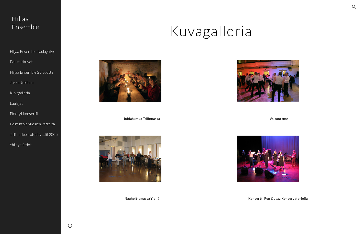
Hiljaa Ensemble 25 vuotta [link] (31, 72)
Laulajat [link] (16, 103)
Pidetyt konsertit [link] (24, 113)
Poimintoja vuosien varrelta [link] (32, 123)
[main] (210, 31)
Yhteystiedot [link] (21, 144)
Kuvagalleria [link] (20, 92)
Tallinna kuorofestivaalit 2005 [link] (34, 134)
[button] (354, 7)
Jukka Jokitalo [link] (22, 82)
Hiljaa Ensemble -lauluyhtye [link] (32, 51)
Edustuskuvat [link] (21, 61)
